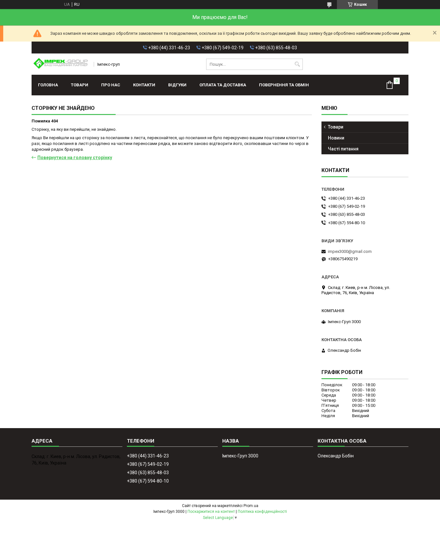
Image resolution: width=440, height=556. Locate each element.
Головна (48, 84)
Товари (79, 84)
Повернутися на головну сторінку (74, 157)
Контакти (144, 84)
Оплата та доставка (222, 84)
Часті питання (343, 148)
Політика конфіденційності (262, 511)
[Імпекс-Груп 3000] (61, 64)
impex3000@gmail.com (350, 251)
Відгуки (177, 84)
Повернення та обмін (284, 84)
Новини (336, 137)
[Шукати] (297, 64)
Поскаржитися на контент (211, 511)
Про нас (110, 84)
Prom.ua (251, 505)
